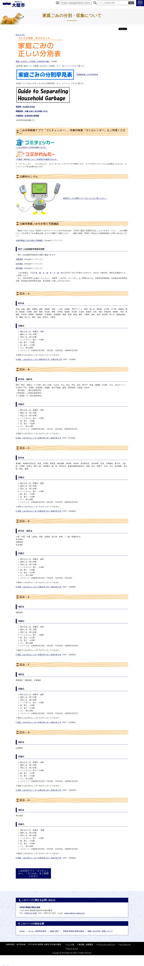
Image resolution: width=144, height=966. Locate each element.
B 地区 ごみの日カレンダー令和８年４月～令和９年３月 (38, 438)
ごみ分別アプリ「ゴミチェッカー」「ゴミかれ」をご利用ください (33, 873)
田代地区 (19, 268)
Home (22, 931)
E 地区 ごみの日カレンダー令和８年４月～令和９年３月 (38, 654)
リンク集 (70, 944)
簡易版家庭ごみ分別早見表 (87, 74)
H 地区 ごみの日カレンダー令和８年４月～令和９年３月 (38, 858)
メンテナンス (125, 944)
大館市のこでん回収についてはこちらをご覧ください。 (85, 198)
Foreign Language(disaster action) (75, 3)
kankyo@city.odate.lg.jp (74, 913)
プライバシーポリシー (106, 944)
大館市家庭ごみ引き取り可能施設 (29, 240)
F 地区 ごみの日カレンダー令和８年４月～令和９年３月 (38, 722)
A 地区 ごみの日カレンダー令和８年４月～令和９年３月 (39, 359)
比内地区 (19, 264)
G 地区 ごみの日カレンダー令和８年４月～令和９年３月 (38, 790)
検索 (131, 3)
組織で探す (54, 931)
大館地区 (19, 259)
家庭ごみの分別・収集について (100, 931)
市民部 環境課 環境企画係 (73, 931)
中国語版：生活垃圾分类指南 (27, 116)
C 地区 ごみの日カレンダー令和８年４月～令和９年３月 (38, 511)
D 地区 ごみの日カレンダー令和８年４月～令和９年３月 (38, 587)
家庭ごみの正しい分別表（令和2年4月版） (33, 61)
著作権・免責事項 (86, 944)
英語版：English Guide (25, 107)
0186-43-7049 (31, 913)
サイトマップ (72, 948)
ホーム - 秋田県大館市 (37, 931)
